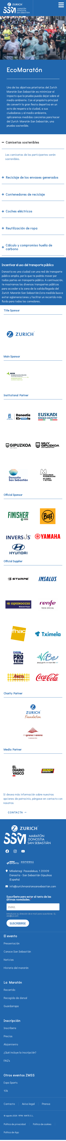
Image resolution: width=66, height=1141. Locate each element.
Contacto (9, 1104)
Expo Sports (11, 1082)
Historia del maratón (16, 968)
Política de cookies (42, 1124)
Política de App (11, 1132)
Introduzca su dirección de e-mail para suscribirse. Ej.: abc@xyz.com (31, 915)
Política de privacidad (15, 1124)
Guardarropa (11, 1006)
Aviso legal (28, 1104)
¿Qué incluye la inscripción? (20, 1052)
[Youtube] (23, 851)
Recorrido (9, 990)
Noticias (9, 959)
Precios (8, 1036)
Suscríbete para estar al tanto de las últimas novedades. (29, 898)
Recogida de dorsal (15, 998)
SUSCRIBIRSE (18, 923)
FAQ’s (7, 1060)
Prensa (46, 1104)
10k (6, 1090)
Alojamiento (11, 1044)
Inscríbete (10, 1028)
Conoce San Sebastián (17, 951)
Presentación (12, 943)
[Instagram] (15, 851)
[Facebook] (7, 851)
